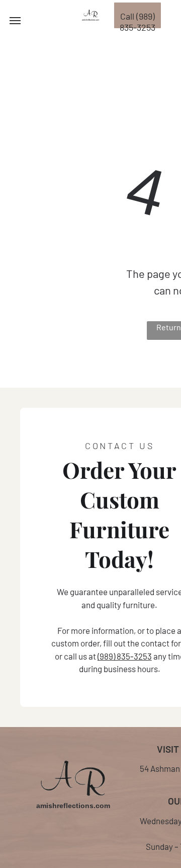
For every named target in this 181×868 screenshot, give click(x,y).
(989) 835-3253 (125, 656)
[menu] (15, 21)
